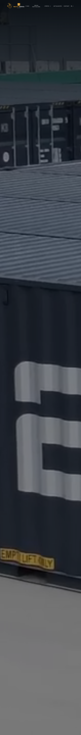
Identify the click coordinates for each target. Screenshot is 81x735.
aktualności (58, 6)
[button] (47, 6)
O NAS (27, 6)
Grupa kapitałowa (36, 6)
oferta (47, 6)
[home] (15, 6)
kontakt (66, 6)
